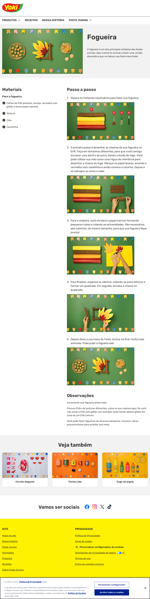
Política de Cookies (77, 593)
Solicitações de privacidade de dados (99, 552)
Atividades (8, 552)
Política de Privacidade (87, 535)
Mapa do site (9, 535)
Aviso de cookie (83, 541)
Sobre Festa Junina (13, 569)
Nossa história (10, 541)
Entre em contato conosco (89, 564)
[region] (75, 588)
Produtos (7, 558)
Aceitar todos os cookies (112, 592)
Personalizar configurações (111, 585)
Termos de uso (83, 558)
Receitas (7, 564)
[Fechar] (145, 588)
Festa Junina (9, 547)
